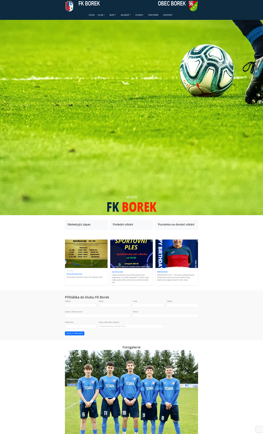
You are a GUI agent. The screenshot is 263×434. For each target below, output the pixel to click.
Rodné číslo (69, 322)
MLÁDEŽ (125, 15)
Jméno (101, 301)
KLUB (100, 15)
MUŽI (112, 15)
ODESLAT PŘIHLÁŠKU (74, 333)
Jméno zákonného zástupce (109, 322)
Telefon (169, 301)
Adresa (135, 312)
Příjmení (68, 301)
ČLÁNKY (139, 15)
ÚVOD (92, 15)
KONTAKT (168, 15)
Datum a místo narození (73, 312)
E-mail (135, 301)
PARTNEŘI (153, 15)
